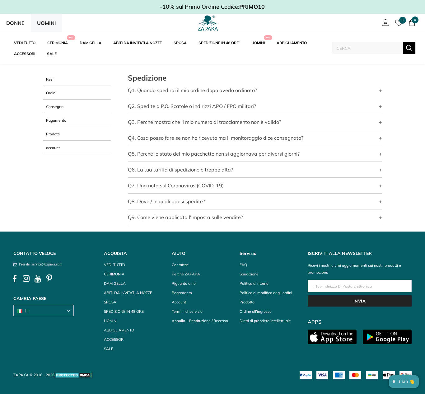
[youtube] (37, 278)
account (53, 147)
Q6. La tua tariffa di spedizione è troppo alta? (180, 170)
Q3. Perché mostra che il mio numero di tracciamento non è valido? (204, 122)
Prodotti (53, 134)
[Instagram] (26, 278)
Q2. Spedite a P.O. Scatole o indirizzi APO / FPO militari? (192, 106)
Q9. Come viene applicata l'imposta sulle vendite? (185, 217)
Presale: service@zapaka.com (39, 264)
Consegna (54, 106)
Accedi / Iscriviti (384, 24)
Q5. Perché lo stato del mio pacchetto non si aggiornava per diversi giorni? (214, 154)
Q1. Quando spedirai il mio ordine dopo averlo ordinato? (192, 90)
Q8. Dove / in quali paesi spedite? (166, 201)
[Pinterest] (49, 278)
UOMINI (46, 23)
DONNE (15, 23)
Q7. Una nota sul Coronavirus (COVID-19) (176, 185)
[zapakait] (208, 23)
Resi (50, 79)
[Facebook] (14, 278)
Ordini (51, 93)
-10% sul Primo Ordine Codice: (212, 6)
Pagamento (56, 120)
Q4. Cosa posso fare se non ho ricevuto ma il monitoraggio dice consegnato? (215, 138)
